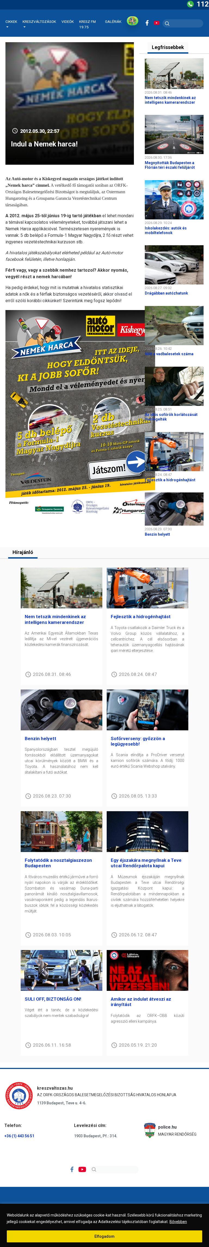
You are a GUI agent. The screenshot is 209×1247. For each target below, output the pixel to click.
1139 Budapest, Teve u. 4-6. (61, 1103)
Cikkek (11, 21)
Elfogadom (104, 1236)
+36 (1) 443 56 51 (19, 1136)
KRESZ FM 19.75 (87, 24)
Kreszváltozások (39, 21)
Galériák (113, 21)
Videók (68, 21)
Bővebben (178, 1222)
